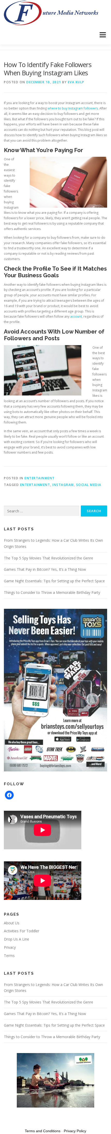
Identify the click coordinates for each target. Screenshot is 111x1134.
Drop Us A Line (16, 939)
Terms (9, 955)
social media (88, 485)
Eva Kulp (76, 82)
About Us (11, 922)
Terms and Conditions (42, 1131)
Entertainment (40, 478)
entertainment (35, 485)
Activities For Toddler (21, 930)
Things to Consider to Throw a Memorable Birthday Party (52, 592)
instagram (63, 485)
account (76, 316)
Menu (102, 35)
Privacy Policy (75, 1131)
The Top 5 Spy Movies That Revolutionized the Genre (48, 558)
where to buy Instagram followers (72, 108)
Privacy (10, 947)
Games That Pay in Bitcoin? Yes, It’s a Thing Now (45, 569)
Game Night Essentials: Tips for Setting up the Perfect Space (54, 580)
